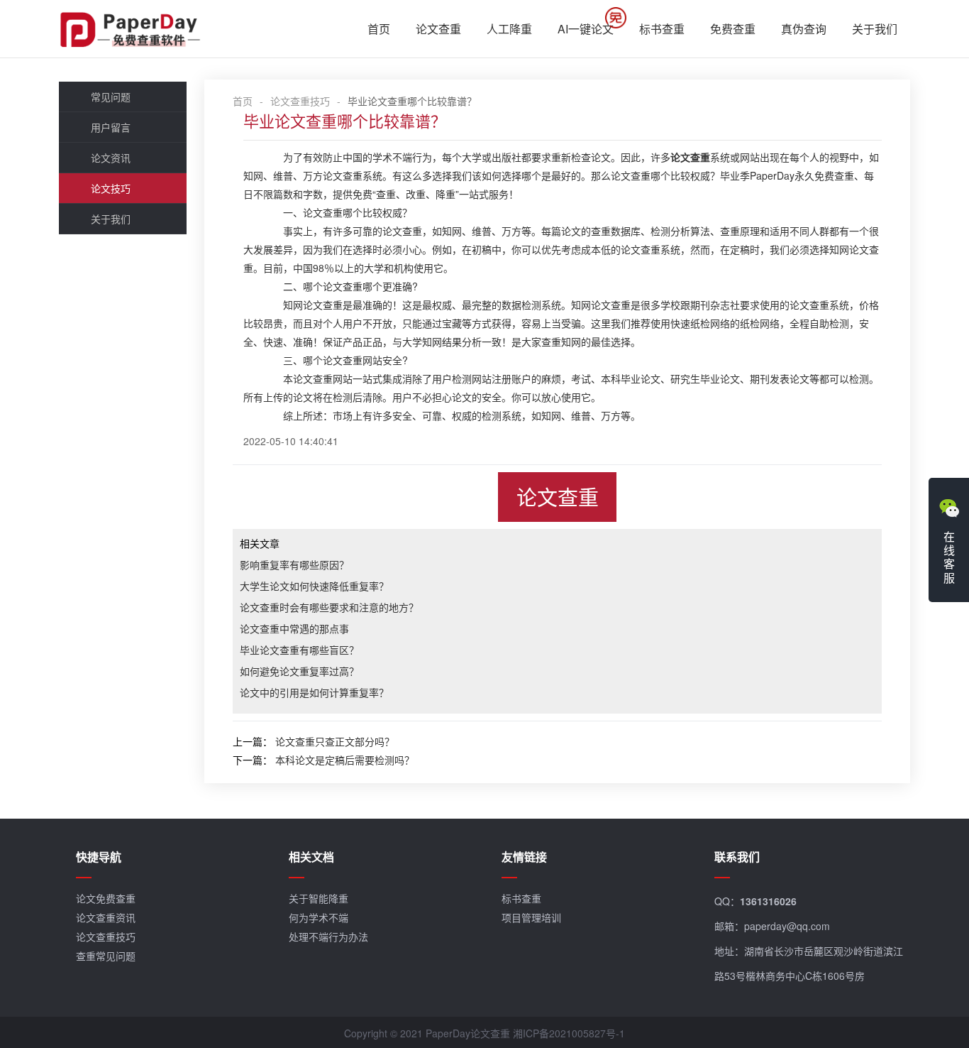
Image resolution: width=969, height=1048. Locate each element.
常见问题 (111, 96)
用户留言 (111, 127)
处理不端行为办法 (328, 936)
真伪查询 (803, 29)
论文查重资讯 (105, 917)
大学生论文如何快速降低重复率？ (314, 586)
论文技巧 (111, 188)
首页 (378, 29)
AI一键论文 (586, 29)
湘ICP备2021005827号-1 (569, 1033)
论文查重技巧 (300, 101)
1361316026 (768, 901)
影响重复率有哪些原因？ (294, 564)
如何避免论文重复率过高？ (299, 671)
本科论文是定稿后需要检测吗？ (344, 760)
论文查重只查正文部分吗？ (334, 741)
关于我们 (874, 29)
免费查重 (732, 29)
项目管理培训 (531, 917)
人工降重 (509, 29)
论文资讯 (111, 158)
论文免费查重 (105, 898)
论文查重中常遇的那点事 (294, 628)
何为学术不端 (318, 917)
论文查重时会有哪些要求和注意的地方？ (329, 607)
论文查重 (438, 29)
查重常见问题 (105, 956)
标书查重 (662, 29)
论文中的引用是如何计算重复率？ (314, 692)
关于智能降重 (318, 898)
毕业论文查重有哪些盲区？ (299, 650)
